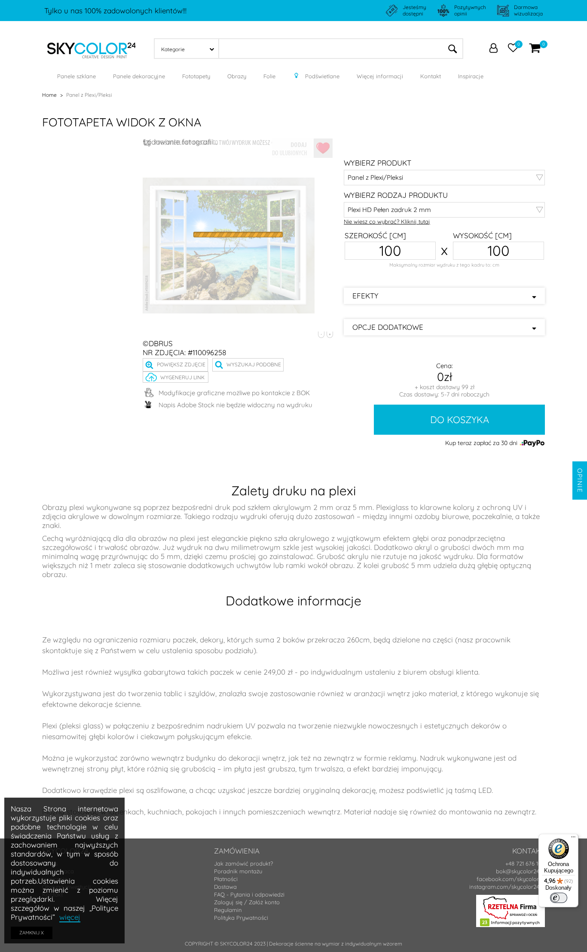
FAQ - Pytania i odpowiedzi (249, 894)
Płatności (226, 878)
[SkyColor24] (91, 47)
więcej (69, 916)
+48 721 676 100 (525, 863)
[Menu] (573, 839)
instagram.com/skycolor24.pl (507, 886)
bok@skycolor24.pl (520, 871)
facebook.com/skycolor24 (511, 878)
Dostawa (225, 886)
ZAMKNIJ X (31, 933)
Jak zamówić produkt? (243, 863)
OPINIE (580, 480)
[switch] (558, 898)
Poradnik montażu (238, 871)
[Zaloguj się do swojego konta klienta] (493, 49)
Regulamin (228, 909)
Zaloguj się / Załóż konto (247, 902)
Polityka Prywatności (241, 917)
